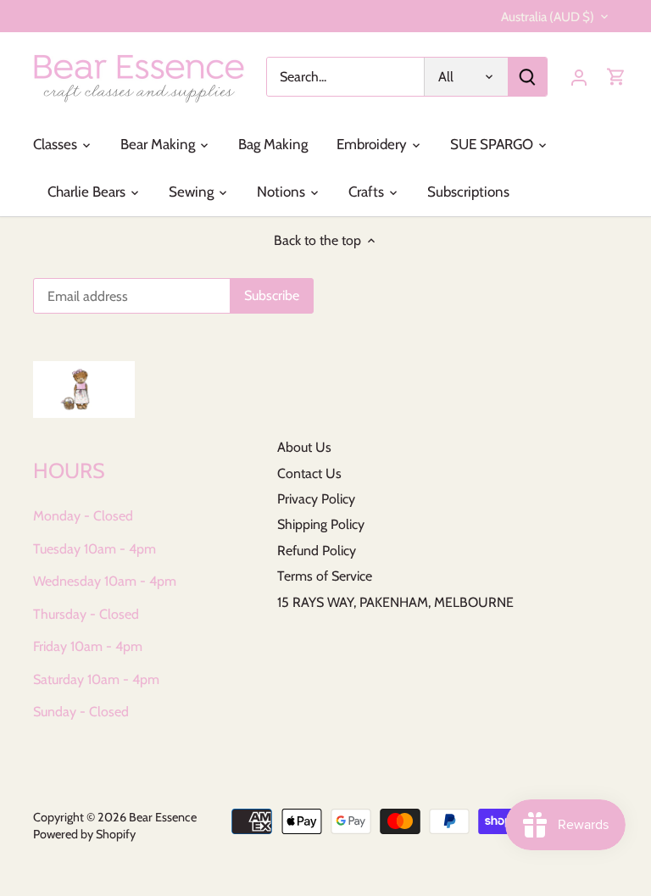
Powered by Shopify (84, 834)
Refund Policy (316, 551)
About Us (304, 447)
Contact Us (309, 473)
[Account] (579, 76)
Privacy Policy (316, 499)
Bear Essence (163, 817)
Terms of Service (324, 576)
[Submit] (527, 77)
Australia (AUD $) (547, 17)
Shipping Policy (320, 524)
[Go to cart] (616, 76)
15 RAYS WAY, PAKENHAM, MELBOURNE (395, 602)
